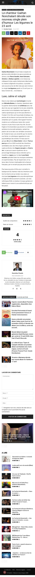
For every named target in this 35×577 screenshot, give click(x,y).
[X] (12, 33)
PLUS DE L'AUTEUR (22, 297)
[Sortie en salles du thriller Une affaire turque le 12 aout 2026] (6, 502)
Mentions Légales (20, 570)
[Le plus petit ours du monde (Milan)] (6, 467)
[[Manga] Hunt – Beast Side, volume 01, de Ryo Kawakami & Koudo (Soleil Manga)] (6, 529)
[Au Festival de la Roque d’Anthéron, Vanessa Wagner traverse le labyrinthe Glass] (6, 511)
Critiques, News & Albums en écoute (22, 7)
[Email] (16, 33)
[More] (28, 252)
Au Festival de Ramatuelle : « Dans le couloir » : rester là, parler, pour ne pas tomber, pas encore (16, 437)
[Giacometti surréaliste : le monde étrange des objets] (6, 459)
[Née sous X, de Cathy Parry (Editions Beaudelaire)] (6, 485)
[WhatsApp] (3, 33)
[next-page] (6, 366)
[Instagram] (17, 289)
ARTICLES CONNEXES (9, 297)
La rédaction (7, 570)
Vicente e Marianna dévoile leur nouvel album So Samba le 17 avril (22, 359)
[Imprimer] (24, 33)
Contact (29, 570)
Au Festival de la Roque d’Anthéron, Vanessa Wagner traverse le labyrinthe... (22, 510)
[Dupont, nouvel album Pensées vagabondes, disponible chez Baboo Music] (6, 304)
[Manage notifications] (4, 572)
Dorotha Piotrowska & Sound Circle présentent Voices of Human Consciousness (22, 313)
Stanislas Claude (8, 29)
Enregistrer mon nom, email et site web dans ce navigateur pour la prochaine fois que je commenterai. (16, 409)
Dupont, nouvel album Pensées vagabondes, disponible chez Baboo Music (22, 304)
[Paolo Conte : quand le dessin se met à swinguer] (6, 546)
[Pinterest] (28, 33)
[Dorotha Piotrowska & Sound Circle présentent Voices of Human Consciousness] (6, 314)
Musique (9, 7)
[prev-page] (3, 366)
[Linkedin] (20, 33)
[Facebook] (8, 33)
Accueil (3, 7)
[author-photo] (17, 270)
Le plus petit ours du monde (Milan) (22, 465)
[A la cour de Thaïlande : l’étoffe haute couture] (6, 476)
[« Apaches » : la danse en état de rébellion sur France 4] (6, 555)
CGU (13, 570)
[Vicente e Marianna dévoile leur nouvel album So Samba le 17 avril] (6, 359)
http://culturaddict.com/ (17, 275)
